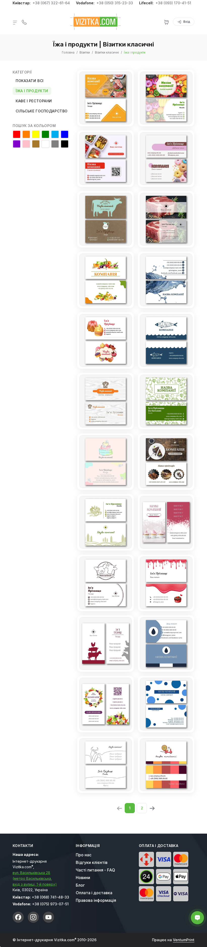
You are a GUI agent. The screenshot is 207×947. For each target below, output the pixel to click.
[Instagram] (33, 917)
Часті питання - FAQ (95, 870)
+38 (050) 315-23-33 (114, 3)
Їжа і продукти (32, 91)
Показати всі (30, 81)
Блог (80, 885)
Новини (83, 877)
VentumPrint (183, 940)
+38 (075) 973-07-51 (50, 904)
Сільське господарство (42, 111)
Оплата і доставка (94, 892)
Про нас (83, 854)
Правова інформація (96, 900)
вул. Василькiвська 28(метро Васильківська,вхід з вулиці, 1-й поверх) (35, 878)
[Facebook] (18, 917)
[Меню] (15, 22)
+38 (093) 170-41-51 (173, 3)
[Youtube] (48, 917)
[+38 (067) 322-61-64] (24, 22)
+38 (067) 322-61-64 (51, 3)
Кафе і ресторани (34, 101)
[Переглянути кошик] (166, 22)
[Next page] (152, 807)
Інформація (88, 846)
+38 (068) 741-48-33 (50, 897)
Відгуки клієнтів (92, 862)
